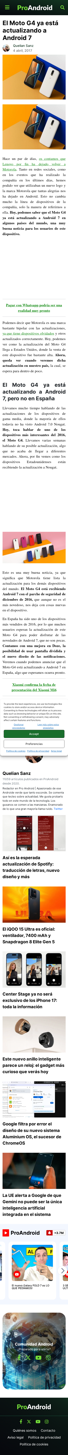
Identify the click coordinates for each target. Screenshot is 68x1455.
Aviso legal (56, 751)
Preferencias (34, 744)
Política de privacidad (38, 751)
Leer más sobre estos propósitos (48, 726)
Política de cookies (15, 751)
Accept (34, 734)
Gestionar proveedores (18, 726)
